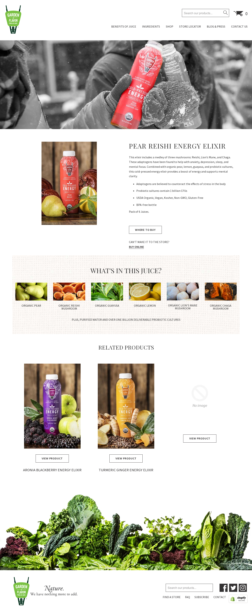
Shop (169, 26)
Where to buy (145, 230)
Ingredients (151, 26)
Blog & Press (216, 26)
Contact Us (239, 26)
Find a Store (172, 597)
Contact (219, 597)
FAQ (187, 597)
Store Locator (190, 26)
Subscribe (201, 597)
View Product (52, 458)
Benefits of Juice (123, 26)
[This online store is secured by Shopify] (238, 599)
